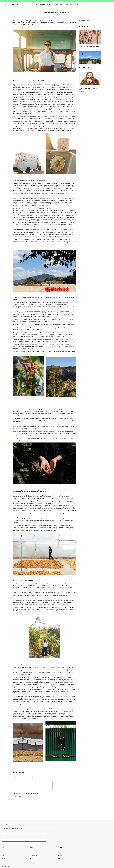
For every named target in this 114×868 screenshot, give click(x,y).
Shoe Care (4, 861)
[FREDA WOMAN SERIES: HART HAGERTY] (90, 37)
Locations (32, 853)
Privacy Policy (34, 792)
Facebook (60, 853)
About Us (32, 850)
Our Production (33, 855)
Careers (31, 858)
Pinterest (60, 855)
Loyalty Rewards (33, 864)
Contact (3, 853)
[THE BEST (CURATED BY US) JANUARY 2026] (90, 78)
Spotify (59, 858)
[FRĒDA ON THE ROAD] (90, 57)
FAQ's (3, 855)
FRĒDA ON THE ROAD (84, 67)
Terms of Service (42, 792)
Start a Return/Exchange (7, 850)
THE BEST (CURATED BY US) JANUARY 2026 (88, 89)
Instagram (60, 850)
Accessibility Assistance (7, 864)
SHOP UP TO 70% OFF (61, 1)
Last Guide (4, 858)
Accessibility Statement (7, 866)
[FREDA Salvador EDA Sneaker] (44, 554)
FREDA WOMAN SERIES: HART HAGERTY (89, 46)
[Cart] (111, 4)
